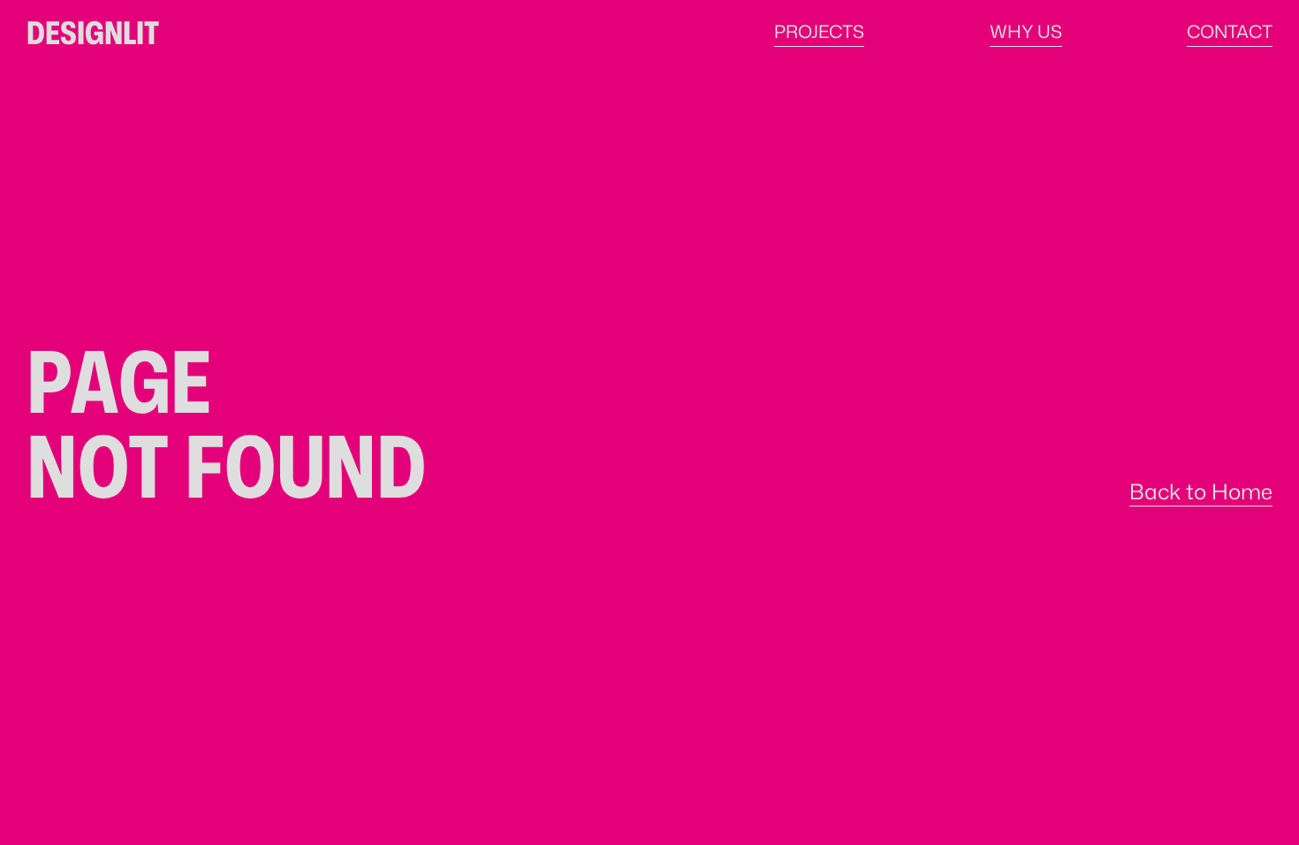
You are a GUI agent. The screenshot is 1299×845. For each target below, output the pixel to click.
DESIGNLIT (93, 32)
